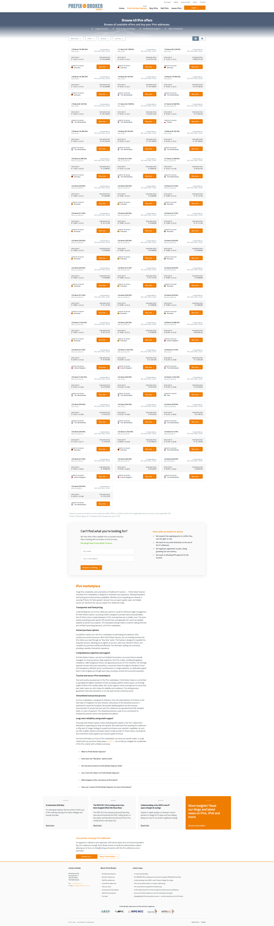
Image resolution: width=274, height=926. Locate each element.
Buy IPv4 (154, 8)
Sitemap (203, 922)
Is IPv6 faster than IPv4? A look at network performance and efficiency (156, 890)
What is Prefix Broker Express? (93, 751)
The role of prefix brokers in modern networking (149, 883)
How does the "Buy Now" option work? (96, 758)
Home (121, 8)
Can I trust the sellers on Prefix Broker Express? (100, 772)
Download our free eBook (110, 890)
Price (89, 38)
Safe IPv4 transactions (109, 893)
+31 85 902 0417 (76, 883)
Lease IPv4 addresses (109, 883)
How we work (185, 2)
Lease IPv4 (176, 8)
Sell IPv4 (165, 8)
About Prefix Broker (107, 856)
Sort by (118, 38)
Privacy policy (195, 922)
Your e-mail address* (90, 558)
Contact (203, 2)
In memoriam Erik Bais (141, 874)
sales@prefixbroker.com (81, 885)
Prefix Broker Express (85, 7)
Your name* (87, 551)
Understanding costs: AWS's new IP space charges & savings (153, 880)
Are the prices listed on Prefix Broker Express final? (101, 765)
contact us (111, 741)
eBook (176, 2)
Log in (193, 7)
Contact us (85, 856)
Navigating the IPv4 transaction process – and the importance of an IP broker (158, 896)
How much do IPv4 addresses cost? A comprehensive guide (153, 893)
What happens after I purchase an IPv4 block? (99, 780)
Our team (167, 2)
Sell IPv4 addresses (108, 880)
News (195, 2)
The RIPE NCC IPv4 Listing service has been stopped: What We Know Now (157, 877)
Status (103, 38)
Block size (74, 38)
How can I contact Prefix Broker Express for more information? (106, 787)
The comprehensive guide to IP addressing (148, 886)
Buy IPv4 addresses (108, 877)
